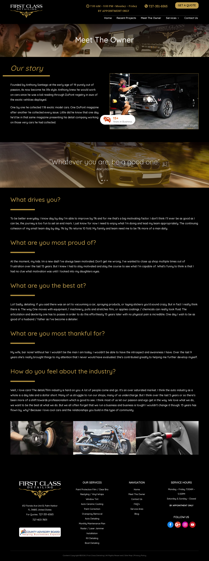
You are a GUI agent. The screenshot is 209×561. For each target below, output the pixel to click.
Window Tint (92, 499)
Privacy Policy (140, 555)
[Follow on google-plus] (178, 525)
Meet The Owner (151, 18)
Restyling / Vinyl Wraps (92, 494)
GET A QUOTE (187, 5)
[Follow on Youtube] (192, 525)
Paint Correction (92, 509)
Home (108, 18)
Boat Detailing (92, 543)
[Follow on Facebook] (170, 525)
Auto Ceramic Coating (92, 504)
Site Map (128, 555)
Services (171, 18)
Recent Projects (126, 18)
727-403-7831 (39, 519)
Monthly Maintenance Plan (92, 523)
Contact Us (191, 18)
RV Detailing (92, 538)
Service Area (137, 509)
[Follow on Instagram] (185, 525)
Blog (136, 514)
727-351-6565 (158, 6)
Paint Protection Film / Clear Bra (92, 489)
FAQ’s (137, 504)
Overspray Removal (92, 514)
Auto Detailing (92, 518)
